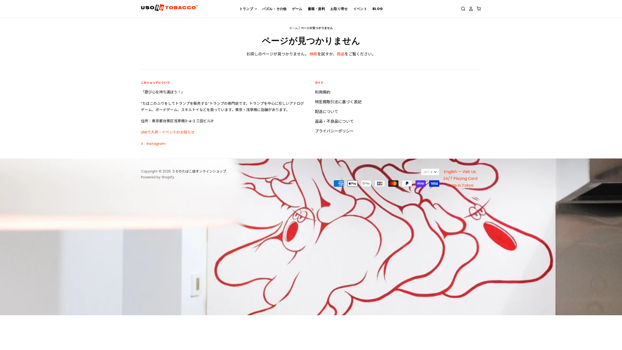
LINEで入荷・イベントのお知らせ (168, 132)
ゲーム (297, 8)
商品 (341, 54)
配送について (326, 111)
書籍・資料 (316, 8)
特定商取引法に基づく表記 (338, 102)
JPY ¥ (427, 172)
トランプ (246, 8)
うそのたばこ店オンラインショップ (199, 171)
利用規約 (322, 92)
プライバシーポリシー (334, 131)
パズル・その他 (274, 8)
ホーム (293, 28)
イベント (360, 8)
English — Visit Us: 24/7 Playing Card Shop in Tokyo (460, 178)
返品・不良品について (334, 121)
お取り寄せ (339, 8)
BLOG (377, 8)
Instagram (156, 143)
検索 (313, 54)
